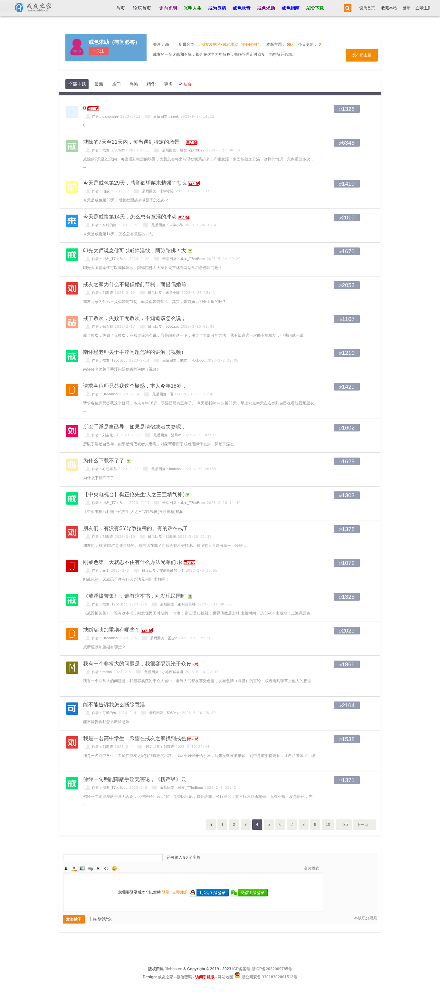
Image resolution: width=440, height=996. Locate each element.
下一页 (362, 824)
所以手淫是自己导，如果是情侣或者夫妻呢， (134, 427)
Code (106, 868)
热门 (116, 84)
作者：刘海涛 (102, 293)
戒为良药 (217, 8)
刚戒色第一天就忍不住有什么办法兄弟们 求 (132, 562)
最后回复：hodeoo (166, 469)
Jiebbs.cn (173, 969)
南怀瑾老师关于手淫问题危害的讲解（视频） (134, 352)
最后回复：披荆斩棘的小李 (163, 570)
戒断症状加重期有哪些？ (111, 630)
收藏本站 (389, 8)
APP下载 (315, 8)
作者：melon (102, 672)
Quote (98, 868)
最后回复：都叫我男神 (178, 604)
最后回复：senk (166, 116)
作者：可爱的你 (104, 713)
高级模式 (311, 868)
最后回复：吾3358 (166, 394)
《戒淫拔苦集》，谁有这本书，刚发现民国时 (134, 596)
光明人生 (193, 8)
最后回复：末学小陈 (158, 191)
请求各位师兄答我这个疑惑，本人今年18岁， (135, 386)
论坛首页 (142, 8)
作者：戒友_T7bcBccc (110, 259)
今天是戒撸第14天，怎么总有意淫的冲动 (130, 216)
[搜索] (346, 8)
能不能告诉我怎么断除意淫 (114, 704)
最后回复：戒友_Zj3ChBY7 (183, 150)
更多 (168, 84)
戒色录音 (242, 8)
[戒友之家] (26, 8)
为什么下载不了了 (103, 460)
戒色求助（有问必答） (114, 42)
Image (82, 868)
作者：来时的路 (104, 225)
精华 (151, 84)
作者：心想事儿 (104, 469)
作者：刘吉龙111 (105, 435)
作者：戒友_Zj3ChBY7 (109, 150)
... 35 (344, 824)
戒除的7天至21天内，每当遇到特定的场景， (134, 142)
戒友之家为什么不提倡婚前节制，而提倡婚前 (134, 284)
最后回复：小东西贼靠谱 (163, 672)
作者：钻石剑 (102, 326)
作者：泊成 (101, 191)
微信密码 (184, 977)
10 (328, 824)
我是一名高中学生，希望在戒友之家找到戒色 (134, 738)
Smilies (114, 868)
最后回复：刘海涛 (162, 536)
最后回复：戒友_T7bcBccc (183, 259)
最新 (98, 84)
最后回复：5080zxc (163, 326)
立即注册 (423, 8)
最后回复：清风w (167, 435)
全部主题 (77, 84)
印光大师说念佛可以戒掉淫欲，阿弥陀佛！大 (134, 250)
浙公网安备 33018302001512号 (269, 977)
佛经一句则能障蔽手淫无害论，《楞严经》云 (134, 779)
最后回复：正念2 (163, 638)
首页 (120, 8)
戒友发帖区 (211, 44)
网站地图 (225, 977)
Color (74, 868)
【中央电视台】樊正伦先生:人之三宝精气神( (133, 494)
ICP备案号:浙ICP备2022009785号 (262, 969)
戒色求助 (266, 8)
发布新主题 (361, 55)
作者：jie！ (100, 570)
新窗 (187, 84)
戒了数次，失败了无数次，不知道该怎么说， (134, 318)
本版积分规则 (365, 918)
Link (90, 868)
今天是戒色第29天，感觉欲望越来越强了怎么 (135, 183)
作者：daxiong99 (105, 116)
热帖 (133, 84)
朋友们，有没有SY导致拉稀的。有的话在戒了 (135, 528)
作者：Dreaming (105, 394)
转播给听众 (102, 919)
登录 (406, 8)
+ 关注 (98, 51)
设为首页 (367, 8)
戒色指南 (291, 8)
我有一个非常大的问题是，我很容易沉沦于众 (134, 663)
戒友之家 (165, 977)
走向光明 (168, 8)
